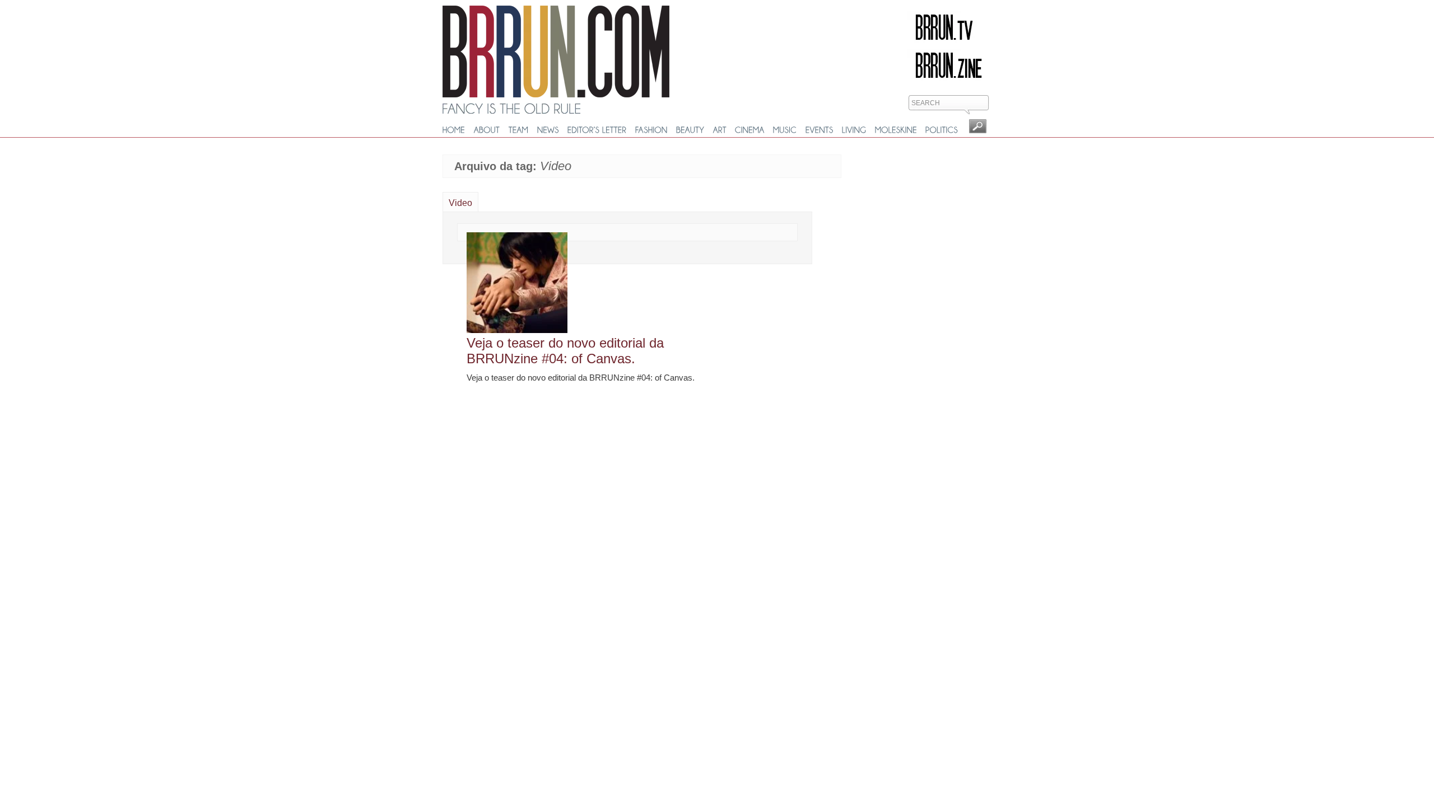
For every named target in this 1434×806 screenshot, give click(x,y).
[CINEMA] (750, 130)
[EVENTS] (820, 130)
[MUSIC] (785, 130)
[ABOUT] (487, 130)
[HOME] (454, 130)
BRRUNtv (948, 27)
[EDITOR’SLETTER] (597, 130)
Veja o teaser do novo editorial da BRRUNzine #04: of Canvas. (565, 350)
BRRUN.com (556, 51)
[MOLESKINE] (896, 130)
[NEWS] (548, 130)
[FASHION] (651, 130)
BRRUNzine (948, 65)
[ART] (720, 130)
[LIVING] (854, 130)
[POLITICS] (941, 130)
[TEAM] (519, 130)
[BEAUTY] (690, 130)
